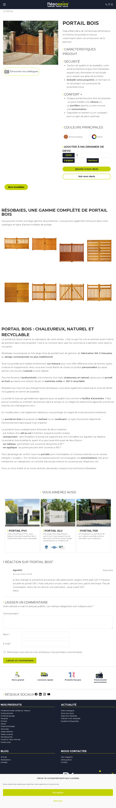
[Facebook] (36, 694)
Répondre (108, 570)
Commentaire (11, 613)
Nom (6, 634)
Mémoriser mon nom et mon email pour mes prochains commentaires (44, 652)
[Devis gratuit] (17, 674)
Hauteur (92, 160)
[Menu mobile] (4, 4)
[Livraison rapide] (44, 674)
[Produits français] (71, 674)
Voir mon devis (86, 176)
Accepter (58, 792)
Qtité (69, 155)
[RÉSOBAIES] (58, 4)
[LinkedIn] (40, 694)
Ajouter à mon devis (86, 169)
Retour (9, 11)
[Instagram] (44, 694)
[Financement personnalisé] (99, 674)
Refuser (58, 800)
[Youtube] (49, 694)
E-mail (7, 643)
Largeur (68, 160)
